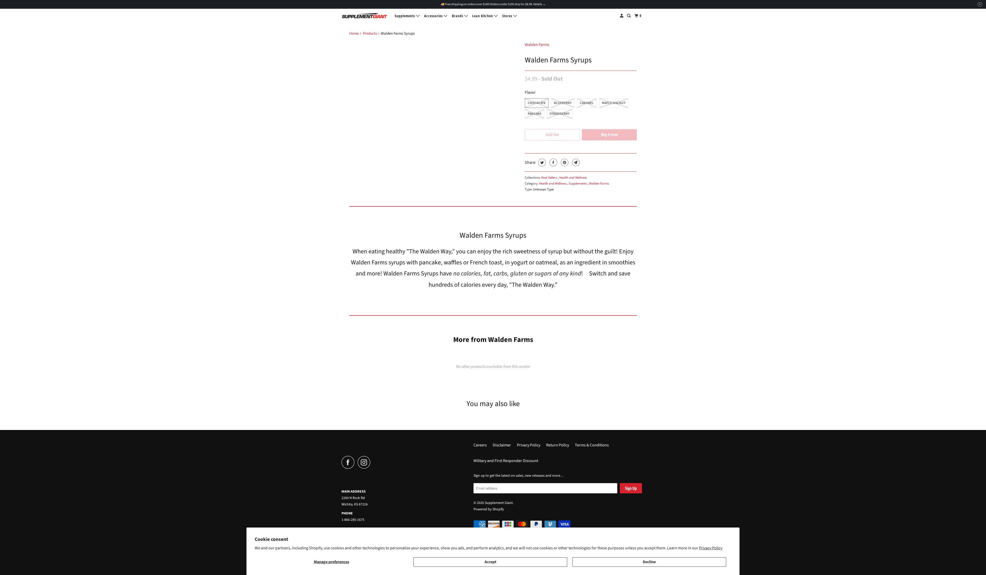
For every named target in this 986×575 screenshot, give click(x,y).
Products (370, 33)
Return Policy (557, 445)
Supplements (405, 15)
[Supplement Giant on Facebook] (349, 462)
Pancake (534, 113)
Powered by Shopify (488, 509)
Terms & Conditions (592, 445)
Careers (480, 445)
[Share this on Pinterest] (564, 162)
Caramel (587, 103)
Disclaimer (502, 445)
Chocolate (537, 103)
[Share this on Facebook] (552, 162)
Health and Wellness (573, 177)
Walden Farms (537, 44)
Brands (458, 15)
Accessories (434, 15)
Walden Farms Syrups (558, 60)
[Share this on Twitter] (541, 162)
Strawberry (559, 113)
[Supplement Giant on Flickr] (375, 462)
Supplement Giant (499, 502)
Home (354, 33)
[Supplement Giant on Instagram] (365, 462)
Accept (490, 562)
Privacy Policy (710, 548)
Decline (649, 562)
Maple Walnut (613, 103)
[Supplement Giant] (365, 15)
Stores (507, 15)
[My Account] (622, 15)
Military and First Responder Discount (505, 461)
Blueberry (563, 103)
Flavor (530, 92)
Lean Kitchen (483, 15)
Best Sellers (549, 177)
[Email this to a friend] (575, 162)
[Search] (629, 15)
